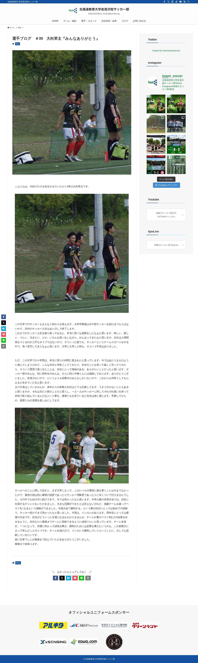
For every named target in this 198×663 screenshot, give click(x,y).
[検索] (189, 1)
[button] (55, 578)
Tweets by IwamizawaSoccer (166, 50)
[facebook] (164, 1)
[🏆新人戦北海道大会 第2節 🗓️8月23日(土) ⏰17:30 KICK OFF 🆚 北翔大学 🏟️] (156, 164)
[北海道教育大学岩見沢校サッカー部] (99, 11)
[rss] (185, 1)
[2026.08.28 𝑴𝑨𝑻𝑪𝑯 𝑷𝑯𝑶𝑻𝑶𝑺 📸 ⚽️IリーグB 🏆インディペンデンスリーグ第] (176, 124)
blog (17, 44)
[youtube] (181, 1)
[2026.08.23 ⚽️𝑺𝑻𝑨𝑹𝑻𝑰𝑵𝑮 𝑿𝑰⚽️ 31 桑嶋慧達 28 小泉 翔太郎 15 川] (176, 164)
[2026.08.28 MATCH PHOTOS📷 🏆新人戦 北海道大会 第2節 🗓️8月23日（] (156, 124)
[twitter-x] (168, 1)
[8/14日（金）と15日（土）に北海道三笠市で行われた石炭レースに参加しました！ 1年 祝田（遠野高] (156, 144)
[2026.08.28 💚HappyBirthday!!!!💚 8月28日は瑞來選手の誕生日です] (176, 104)
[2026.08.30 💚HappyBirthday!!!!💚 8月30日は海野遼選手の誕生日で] (156, 104)
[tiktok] (176, 1)
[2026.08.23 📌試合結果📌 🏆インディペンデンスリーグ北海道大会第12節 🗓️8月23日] (176, 144)
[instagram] (172, 1)
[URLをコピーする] (88, 578)
